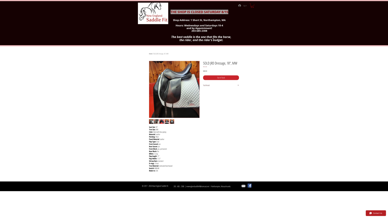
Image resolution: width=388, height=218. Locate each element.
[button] (252, 5)
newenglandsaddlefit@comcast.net (197, 186)
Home (150, 54)
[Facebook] (250, 186)
